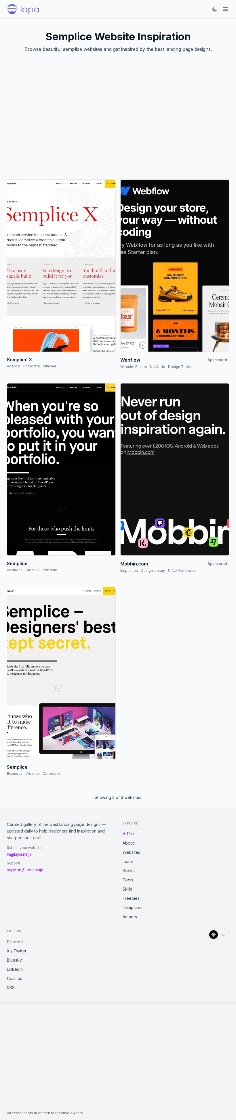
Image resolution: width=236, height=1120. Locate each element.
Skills (127, 889)
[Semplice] (61, 469)
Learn (128, 861)
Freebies (131, 898)
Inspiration (129, 570)
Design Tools (179, 367)
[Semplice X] (61, 266)
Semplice (17, 563)
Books (129, 870)
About (128, 843)
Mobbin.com (134, 564)
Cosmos (14, 978)
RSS (11, 987)
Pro (130, 833)
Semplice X (19, 360)
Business (14, 570)
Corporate (31, 366)
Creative (32, 570)
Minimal (49, 366)
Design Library (153, 570)
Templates (132, 907)
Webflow (130, 360)
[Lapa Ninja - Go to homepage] (23, 9)
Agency (13, 366)
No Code (157, 367)
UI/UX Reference (182, 570)
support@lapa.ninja (25, 869)
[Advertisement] (118, 123)
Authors (130, 916)
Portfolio (50, 570)
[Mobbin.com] (175, 469)
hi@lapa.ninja (19, 854)
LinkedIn (15, 969)
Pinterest (15, 941)
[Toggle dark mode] (215, 9)
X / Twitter (16, 950)
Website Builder (133, 367)
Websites (131, 852)
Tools (128, 879)
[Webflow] (175, 266)
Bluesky (14, 960)
